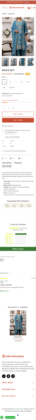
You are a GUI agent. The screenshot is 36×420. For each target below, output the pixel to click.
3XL (4, 87)
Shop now (26, 2)
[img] (4, 278)
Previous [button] (4, 37)
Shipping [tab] (18, 163)
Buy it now (18, 120)
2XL (28, 82)
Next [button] (32, 37)
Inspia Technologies (25, 411)
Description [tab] (7, 163)
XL (22, 82)
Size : (4, 77)
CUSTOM (11, 87)
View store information (12, 137)
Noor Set (18, 337)
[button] (9, 234)
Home (4, 14)
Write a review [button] (18, 249)
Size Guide (8, 95)
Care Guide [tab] (6, 166)
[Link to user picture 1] (5, 295)
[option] (18, 36)
